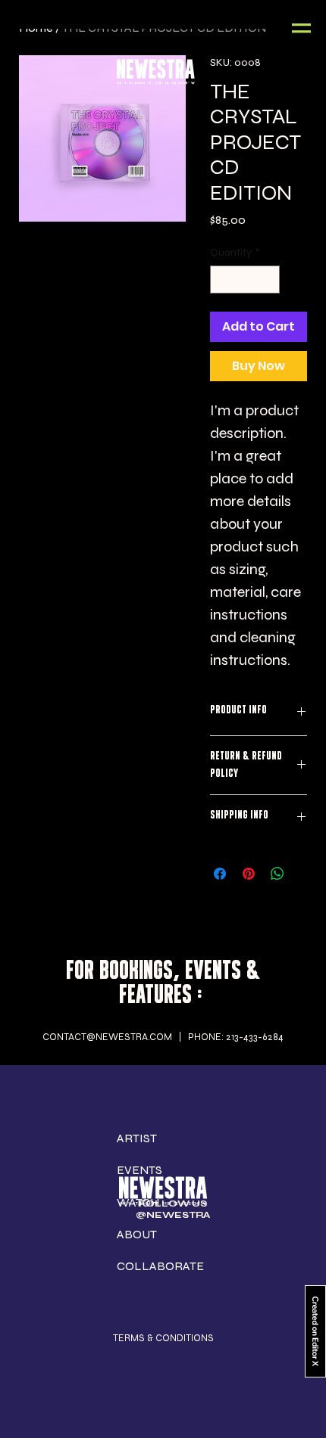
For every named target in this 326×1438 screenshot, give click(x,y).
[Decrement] (221, 279)
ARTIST (137, 1138)
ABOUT (137, 1234)
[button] (301, 28)
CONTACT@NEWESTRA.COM (107, 1036)
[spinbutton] (245, 279)
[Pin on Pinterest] (249, 874)
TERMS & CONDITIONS (163, 1337)
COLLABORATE (160, 1266)
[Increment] (268, 279)
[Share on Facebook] (220, 874)
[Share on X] (306, 874)
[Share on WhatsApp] (277, 874)
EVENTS (139, 1170)
